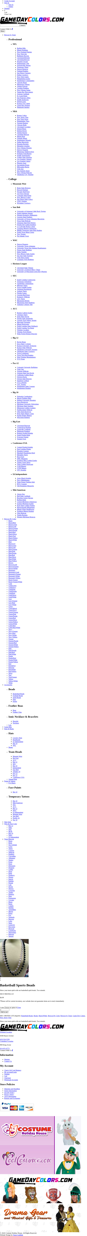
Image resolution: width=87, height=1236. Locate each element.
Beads (36, 1016)
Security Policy (9, 1093)
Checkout (7, 1078)
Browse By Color (54, 1016)
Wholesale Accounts (11, 1080)
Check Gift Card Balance (12, 1070)
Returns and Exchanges (12, 1098)
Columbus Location (6, 1041)
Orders (10, 7)
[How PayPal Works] (17, 1112)
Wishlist (7, 8)
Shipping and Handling (12, 1089)
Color (2, 1007)
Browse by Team (66, 1016)
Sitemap (7, 1059)
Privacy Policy (9, 1094)
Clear (19, 1007)
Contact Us (8, 1061)
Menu (2, 31)
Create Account (9, 1)
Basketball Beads (27, 1016)
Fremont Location (6, 1032)
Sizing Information (10, 1091)
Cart (5, 1076)
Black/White (43, 1016)
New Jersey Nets (5, 1018)
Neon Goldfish (18, 1235)
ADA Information (10, 1096)
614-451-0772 (5, 1048)
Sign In (6, 3)
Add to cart (4, 1012)
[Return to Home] (32, 24)
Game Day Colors (79, 1016)
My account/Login (10, 1072)
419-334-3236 (5, 1039)
